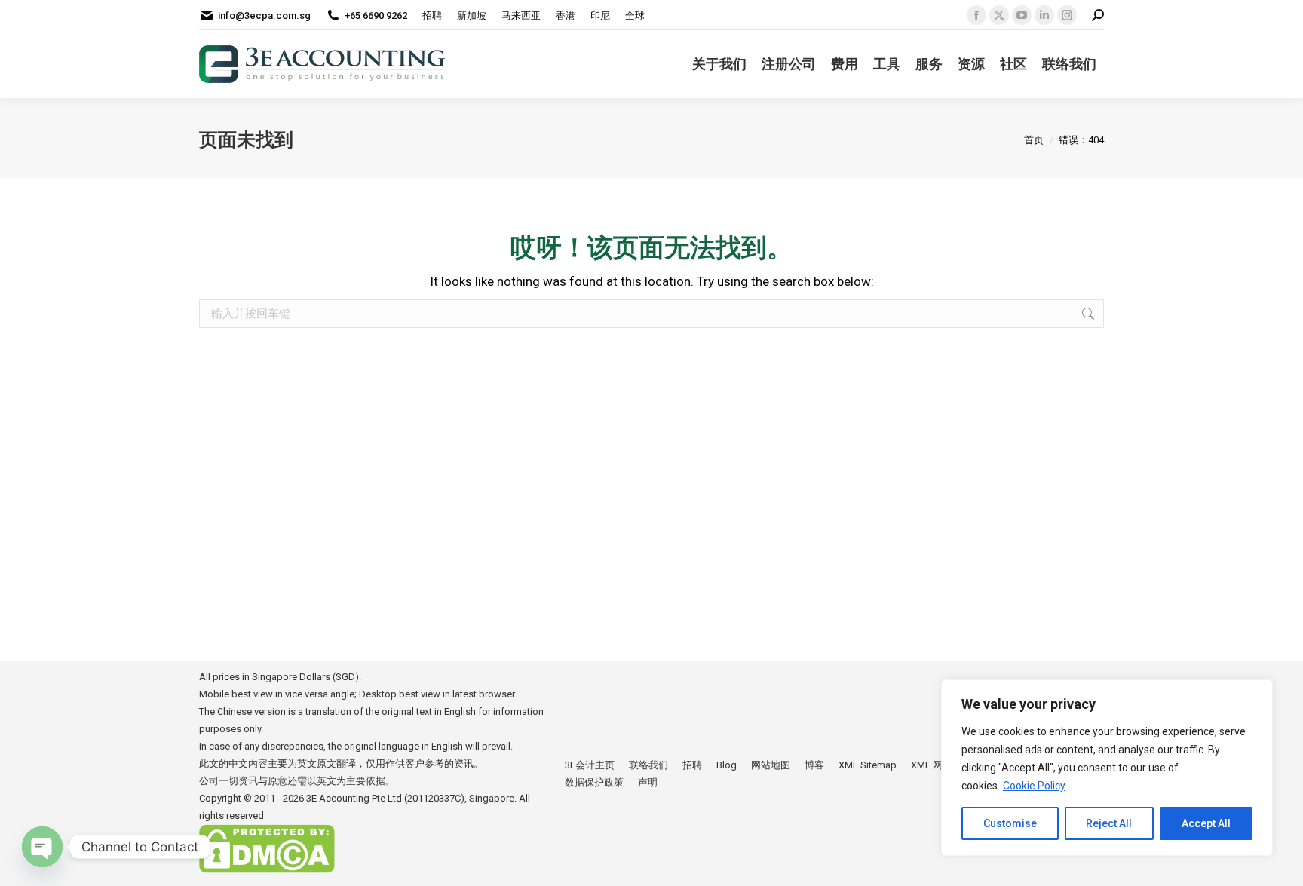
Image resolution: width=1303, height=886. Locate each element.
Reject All (1109, 823)
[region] (1107, 767)
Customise (1010, 823)
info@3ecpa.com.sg (264, 15)
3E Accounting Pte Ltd (354, 798)
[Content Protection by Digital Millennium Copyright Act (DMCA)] (267, 869)
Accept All (1206, 823)
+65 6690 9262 (376, 15)
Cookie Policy (1034, 786)
